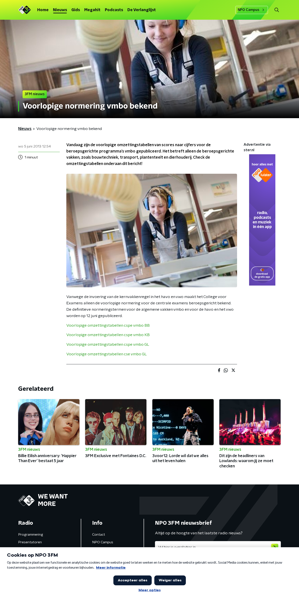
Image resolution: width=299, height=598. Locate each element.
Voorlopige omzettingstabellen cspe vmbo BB (108, 326)
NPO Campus (248, 10)
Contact (98, 534)
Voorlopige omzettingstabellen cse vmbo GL (106, 354)
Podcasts (114, 10)
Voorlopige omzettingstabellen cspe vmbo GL (107, 345)
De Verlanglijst (141, 10)
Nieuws (60, 10)
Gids (75, 10)
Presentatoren (30, 542)
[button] (276, 10)
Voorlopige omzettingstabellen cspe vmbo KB (108, 335)
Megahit (92, 10)
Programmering (30, 534)
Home (43, 10)
